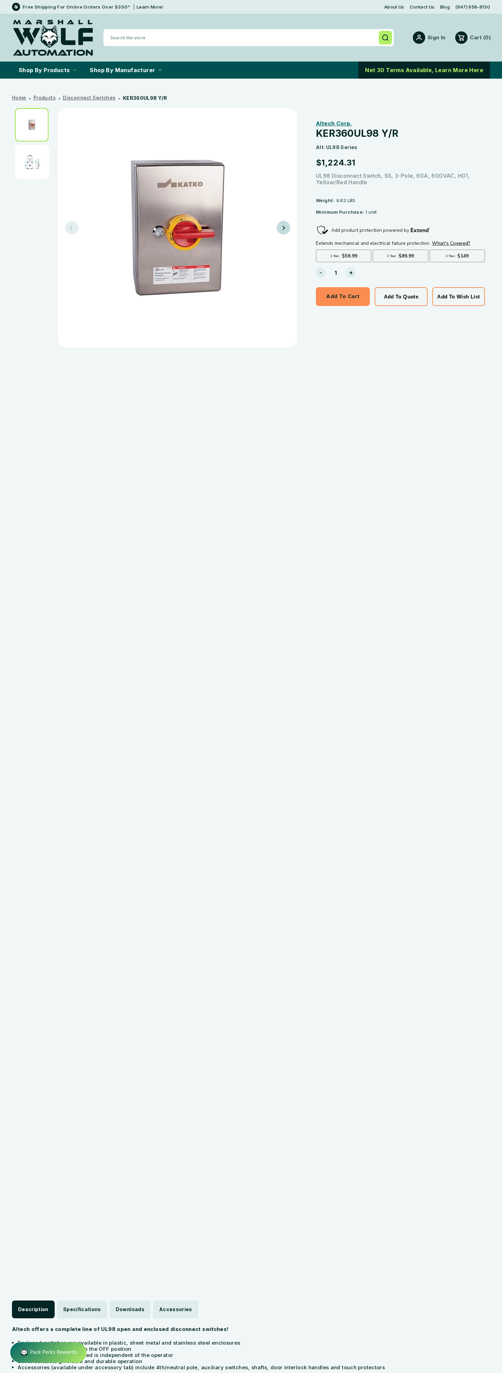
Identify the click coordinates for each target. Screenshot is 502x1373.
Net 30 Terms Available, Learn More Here (424, 70)
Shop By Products (44, 70)
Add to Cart (342, 296)
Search (385, 37)
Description (33, 1309)
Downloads (130, 1309)
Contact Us (422, 7)
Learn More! (150, 7)
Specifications (82, 1309)
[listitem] (34, 125)
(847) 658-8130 (472, 7)
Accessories (175, 1309)
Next (283, 228)
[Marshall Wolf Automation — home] (53, 38)
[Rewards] (48, 1352)
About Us (394, 7)
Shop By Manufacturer (122, 70)
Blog (445, 7)
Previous (72, 228)
